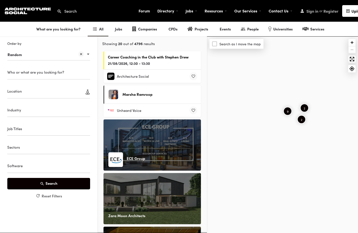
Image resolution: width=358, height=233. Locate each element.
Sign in (312, 11)
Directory (165, 10)
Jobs (189, 10)
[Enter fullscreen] (352, 59)
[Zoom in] (352, 42)
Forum (144, 10)
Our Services (245, 10)
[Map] (282, 135)
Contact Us (278, 10)
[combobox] (48, 52)
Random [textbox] (15, 54)
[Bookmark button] (193, 76)
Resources (214, 10)
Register (331, 11)
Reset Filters (52, 195)
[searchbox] (48, 110)
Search (51, 183)
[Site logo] (28, 10)
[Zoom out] (352, 49)
